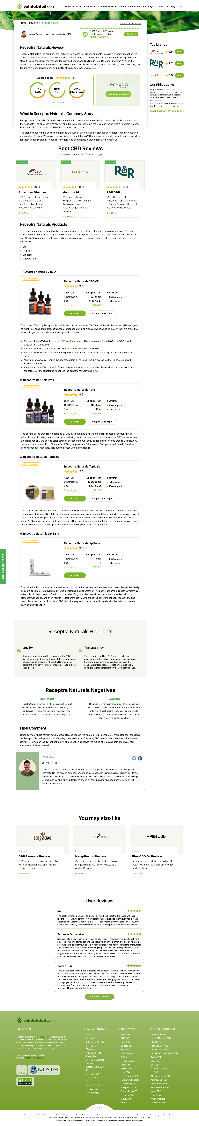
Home (68, 6)
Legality (152, 6)
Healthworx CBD (128, 1084)
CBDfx (124, 1057)
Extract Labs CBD (129, 1091)
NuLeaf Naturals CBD (161, 1038)
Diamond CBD (127, 1095)
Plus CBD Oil (156, 1042)
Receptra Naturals (159, 1049)
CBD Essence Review (34, 856)
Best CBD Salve (93, 1074)
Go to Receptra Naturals (118, 94)
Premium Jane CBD (159, 1046)
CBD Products (93, 1077)
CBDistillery (126, 1099)
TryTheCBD (156, 1057)
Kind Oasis (156, 1095)
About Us (163, 6)
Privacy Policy (92, 1093)
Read (179, 51)
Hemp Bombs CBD (129, 1087)
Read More (24, 213)
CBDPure (155, 1061)
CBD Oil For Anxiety (95, 1042)
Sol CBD (155, 1065)
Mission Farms (127, 1068)
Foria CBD (125, 1042)
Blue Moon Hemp (159, 1084)
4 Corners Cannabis (160, 1068)
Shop (88, 1081)
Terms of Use (92, 1089)
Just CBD (125, 1072)
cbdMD (124, 1103)
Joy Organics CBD (129, 1076)
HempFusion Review (90, 856)
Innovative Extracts (130, 1080)
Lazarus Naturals (158, 1034)
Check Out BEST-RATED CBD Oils (167, 111)
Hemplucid (71, 192)
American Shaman (32, 192)
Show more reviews (99, 996)
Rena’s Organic (128, 1061)
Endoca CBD (127, 1046)
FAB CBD (125, 1038)
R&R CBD (113, 192)
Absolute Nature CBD (161, 1076)
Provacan (125, 1065)
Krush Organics (158, 1099)
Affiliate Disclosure (95, 1085)
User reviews (57, 102)
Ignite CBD (156, 1091)
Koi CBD (125, 1049)
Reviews (33, 22)
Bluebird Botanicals (160, 1087)
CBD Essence (127, 1053)
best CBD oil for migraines (70, 341)
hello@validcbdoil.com (33, 1058)
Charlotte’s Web (158, 1103)
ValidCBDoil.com (42, 1037)
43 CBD (154, 1072)
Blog (173, 6)
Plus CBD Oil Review (147, 856)
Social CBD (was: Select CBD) (164, 1053)
